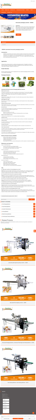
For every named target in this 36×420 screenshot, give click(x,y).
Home (2, 9)
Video (31, 9)
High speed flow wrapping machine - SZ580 (18, 302)
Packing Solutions (20, 9)
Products (12, 9)
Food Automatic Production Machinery (8, 216)
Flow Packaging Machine (6, 204)
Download (3, 12)
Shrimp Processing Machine (6, 213)
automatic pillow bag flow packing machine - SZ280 (18, 262)
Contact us (9, 12)
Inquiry (18, 34)
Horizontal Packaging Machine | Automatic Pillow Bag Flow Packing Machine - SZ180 (18, 342)
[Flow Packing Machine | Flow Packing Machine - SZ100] (18, 362)
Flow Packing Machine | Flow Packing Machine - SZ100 (18, 382)
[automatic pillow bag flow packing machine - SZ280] (18, 243)
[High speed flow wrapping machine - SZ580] (18, 283)
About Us (7, 9)
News (27, 9)
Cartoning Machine (5, 211)
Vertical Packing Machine (6, 206)
